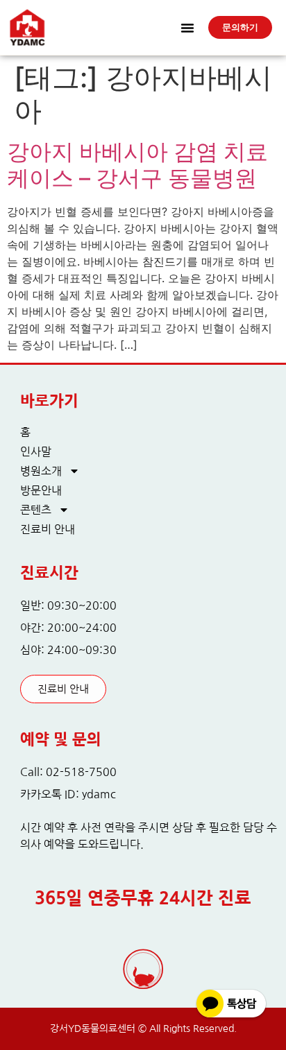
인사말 (35, 451)
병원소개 (41, 470)
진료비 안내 (47, 529)
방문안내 (41, 490)
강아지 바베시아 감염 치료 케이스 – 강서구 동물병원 (137, 164)
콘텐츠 (35, 509)
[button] (187, 27)
